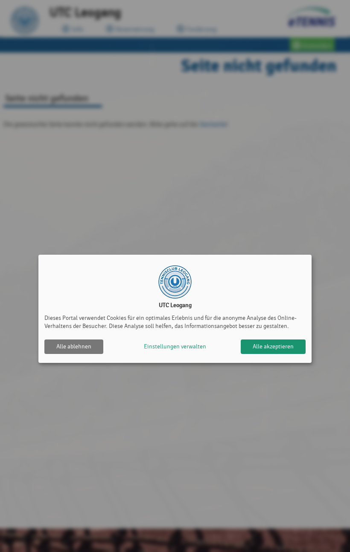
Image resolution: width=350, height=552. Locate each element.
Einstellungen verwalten (175, 346)
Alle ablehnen (73, 346)
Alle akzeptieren (273, 346)
